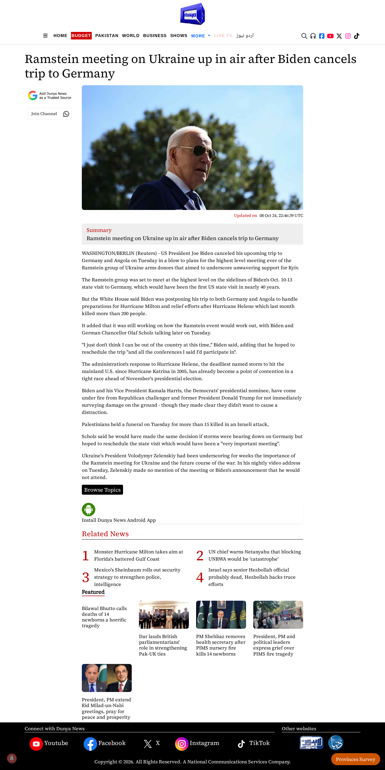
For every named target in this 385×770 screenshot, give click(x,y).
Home (60, 35)
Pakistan (107, 35)
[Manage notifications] (12, 758)
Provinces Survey (355, 759)
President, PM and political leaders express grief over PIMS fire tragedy (274, 645)
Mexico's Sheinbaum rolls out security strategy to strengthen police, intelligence (137, 576)
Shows (178, 35)
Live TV (223, 35)
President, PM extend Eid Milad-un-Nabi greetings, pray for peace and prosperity (106, 708)
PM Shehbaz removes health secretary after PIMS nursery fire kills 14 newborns (220, 645)
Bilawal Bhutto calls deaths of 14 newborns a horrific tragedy (104, 617)
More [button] (199, 35)
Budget (81, 35)
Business (155, 35)
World (131, 35)
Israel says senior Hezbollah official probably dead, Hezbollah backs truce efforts (252, 576)
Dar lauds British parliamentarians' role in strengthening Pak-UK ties (163, 645)
